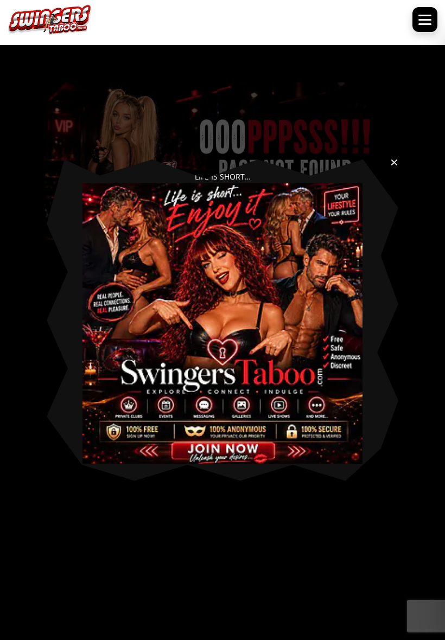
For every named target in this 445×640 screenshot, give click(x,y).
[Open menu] (424, 19)
